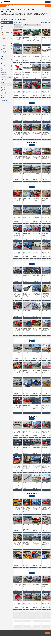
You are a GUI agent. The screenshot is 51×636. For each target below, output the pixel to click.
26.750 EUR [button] (16, 470)
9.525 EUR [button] (44, 590)
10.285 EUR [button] (35, 376)
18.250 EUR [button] (25, 256)
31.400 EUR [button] (35, 453)
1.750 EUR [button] (44, 43)
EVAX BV (36, 62)
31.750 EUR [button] (16, 393)
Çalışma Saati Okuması (5, 102)
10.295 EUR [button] (16, 256)
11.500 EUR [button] (25, 204)
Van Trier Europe (27, 62)
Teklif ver (15, 43)
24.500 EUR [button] (44, 530)
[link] (17, 32)
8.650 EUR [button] (16, 120)
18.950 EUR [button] (35, 548)
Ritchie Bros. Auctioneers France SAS (19, 44)
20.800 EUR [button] (35, 221)
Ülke (2, 62)
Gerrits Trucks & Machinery (46, 79)
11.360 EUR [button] (35, 565)
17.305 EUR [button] (25, 120)
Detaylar (2, 97)
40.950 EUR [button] (16, 548)
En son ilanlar (3, 87)
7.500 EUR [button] (25, 358)
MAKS (8, 76)
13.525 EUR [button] (16, 281)
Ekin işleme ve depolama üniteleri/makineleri (18, 9)
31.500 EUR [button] (44, 281)
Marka (2, 41)
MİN (1, 76)
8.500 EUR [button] (35, 435)
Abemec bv (46, 300)
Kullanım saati (4, 100)
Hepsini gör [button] (3, 53)
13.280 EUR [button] (16, 137)
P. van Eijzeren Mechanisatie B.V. (18, 79)
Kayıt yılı (2, 82)
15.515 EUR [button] (35, 239)
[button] (6, 22)
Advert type (3, 25)
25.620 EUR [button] (25, 316)
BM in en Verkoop (18, 62)
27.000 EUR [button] (16, 95)
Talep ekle (32, 103)
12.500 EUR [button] (35, 393)
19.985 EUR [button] (25, 376)
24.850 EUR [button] (35, 530)
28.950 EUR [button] (25, 625)
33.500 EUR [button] (25, 470)
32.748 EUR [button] (44, 204)
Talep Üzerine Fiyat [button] (35, 60)
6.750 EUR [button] (35, 78)
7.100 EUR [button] (25, 590)
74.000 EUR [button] (25, 435)
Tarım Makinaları (5, 9)
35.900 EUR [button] (35, 179)
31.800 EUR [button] (16, 221)
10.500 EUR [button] (25, 60)
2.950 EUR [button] (16, 488)
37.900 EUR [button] (16, 179)
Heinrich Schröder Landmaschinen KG (28, 44)
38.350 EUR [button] (16, 565)
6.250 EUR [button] (35, 625)
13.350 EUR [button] (35, 120)
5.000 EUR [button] (16, 358)
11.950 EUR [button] (25, 393)
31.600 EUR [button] (44, 179)
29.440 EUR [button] (44, 625)
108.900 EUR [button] (44, 565)
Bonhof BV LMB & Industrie (18, 300)
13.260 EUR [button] (16, 435)
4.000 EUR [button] (25, 43)
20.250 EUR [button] (35, 470)
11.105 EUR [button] (44, 137)
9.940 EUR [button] (16, 239)
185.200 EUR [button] (35, 298)
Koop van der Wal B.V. (36, 258)
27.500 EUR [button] (44, 95)
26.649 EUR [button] (25, 221)
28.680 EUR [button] (44, 435)
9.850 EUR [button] (35, 488)
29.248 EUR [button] (44, 453)
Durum (2, 105)
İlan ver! (48, 2)
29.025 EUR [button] (16, 453)
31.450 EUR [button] (25, 179)
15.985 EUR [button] (44, 548)
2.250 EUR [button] (16, 590)
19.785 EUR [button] (25, 607)
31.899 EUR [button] (44, 221)
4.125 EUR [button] (16, 607)
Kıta (2, 56)
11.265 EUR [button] (44, 120)
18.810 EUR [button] (44, 256)
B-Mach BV (27, 205)
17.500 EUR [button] (35, 607)
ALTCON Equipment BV (17, 360)
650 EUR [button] (34, 256)
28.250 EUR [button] (35, 95)
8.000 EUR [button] (25, 95)
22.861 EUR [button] (35, 590)
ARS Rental (36, 412)
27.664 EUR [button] (25, 453)
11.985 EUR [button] (44, 376)
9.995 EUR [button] (16, 625)
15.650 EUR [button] (16, 411)
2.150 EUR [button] (16, 60)
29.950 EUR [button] (16, 530)
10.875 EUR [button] (44, 488)
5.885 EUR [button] (35, 43)
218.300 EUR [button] (25, 281)
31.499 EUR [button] (16, 204)
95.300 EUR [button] (44, 239)
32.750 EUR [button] (35, 204)
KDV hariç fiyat (4, 74)
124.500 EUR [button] (35, 281)
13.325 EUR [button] (25, 137)
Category (3, 30)
